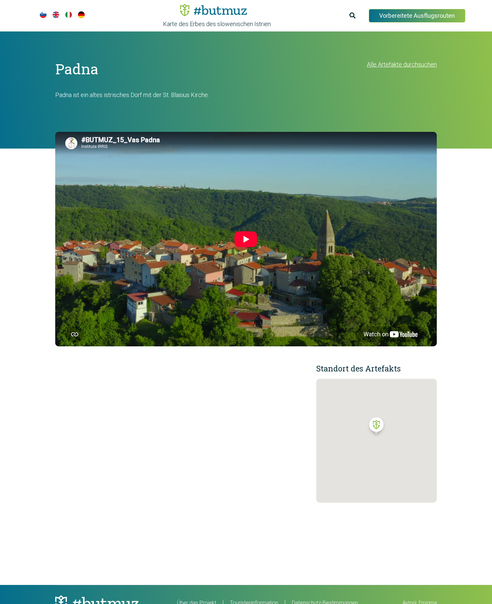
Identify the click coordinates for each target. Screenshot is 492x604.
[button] (376, 427)
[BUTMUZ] (213, 10)
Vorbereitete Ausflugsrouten (417, 15)
